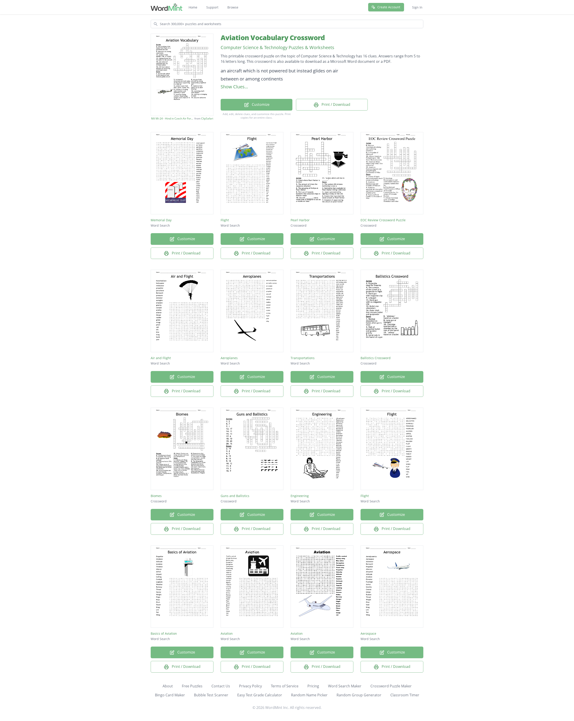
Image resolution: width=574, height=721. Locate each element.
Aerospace (368, 633)
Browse (232, 7)
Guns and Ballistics (235, 496)
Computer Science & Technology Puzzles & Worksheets (277, 47)
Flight (225, 220)
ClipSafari (207, 118)
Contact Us (220, 686)
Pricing (313, 686)
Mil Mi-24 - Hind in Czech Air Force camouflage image (172, 118)
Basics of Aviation (164, 633)
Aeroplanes (229, 358)
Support (212, 7)
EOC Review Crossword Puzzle (383, 220)
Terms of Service (284, 686)
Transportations (303, 358)
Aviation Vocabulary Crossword (273, 37)
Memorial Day (161, 220)
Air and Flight (161, 358)
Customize (260, 104)
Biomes (156, 496)
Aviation (227, 633)
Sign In (417, 7)
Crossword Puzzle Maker (391, 686)
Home (193, 7)
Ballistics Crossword (376, 358)
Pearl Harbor (300, 220)
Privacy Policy (250, 686)
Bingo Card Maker (170, 695)
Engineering (300, 496)
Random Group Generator (359, 695)
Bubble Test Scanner (211, 695)
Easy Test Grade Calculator (259, 695)
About (168, 686)
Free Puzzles (192, 686)
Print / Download (335, 104)
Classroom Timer (404, 695)
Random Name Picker (309, 695)
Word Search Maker (344, 686)
